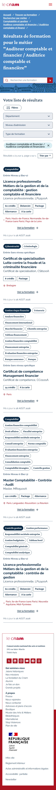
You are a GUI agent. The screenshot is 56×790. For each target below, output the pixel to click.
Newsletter (11, 779)
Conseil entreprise (14, 443)
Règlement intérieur (15, 763)
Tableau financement (16, 334)
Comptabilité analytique (17, 552)
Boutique (10, 709)
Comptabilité (11, 169)
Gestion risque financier (17, 310)
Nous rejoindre (13, 699)
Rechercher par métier (15, 18)
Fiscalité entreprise (32, 431)
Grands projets (13, 687)
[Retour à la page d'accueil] (10, 4)
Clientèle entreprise (37, 328)
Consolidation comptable (18, 461)
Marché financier (14, 328)
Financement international (18, 322)
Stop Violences (13, 722)
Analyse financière (14, 316)
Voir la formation (26, 227)
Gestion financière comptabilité (21, 341)
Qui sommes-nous (15, 668)
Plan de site (11, 725)
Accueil (7, 15)
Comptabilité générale (16, 546)
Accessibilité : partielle (16, 774)
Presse (9, 696)
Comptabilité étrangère (17, 468)
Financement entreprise (17, 347)
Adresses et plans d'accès (19, 706)
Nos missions (12, 674)
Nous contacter (13, 703)
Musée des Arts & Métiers (18, 712)
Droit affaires (11, 431)
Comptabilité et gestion (15, 21)
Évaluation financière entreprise (21, 353)
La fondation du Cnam (17, 678)
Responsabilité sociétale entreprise (22, 437)
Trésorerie (39, 310)
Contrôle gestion (41, 468)
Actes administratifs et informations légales (27, 768)
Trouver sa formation (26, 15)
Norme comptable (37, 443)
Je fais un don (12, 684)
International (12, 719)
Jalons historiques (15, 671)
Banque (32, 359)
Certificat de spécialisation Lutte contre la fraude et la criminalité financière (24, 263)
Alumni (9, 681)
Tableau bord (36, 540)
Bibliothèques (12, 716)
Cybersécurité (12, 246)
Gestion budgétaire (14, 540)
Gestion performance (37, 528)
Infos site (10, 758)
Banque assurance (14, 359)
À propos (10, 693)
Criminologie (30, 246)
